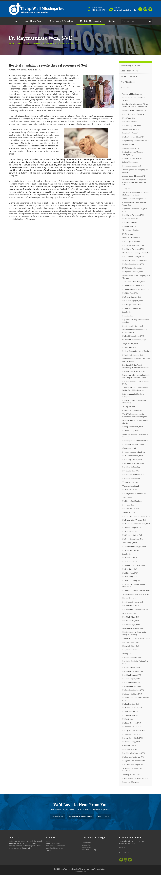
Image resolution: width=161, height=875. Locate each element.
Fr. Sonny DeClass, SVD (132, 694)
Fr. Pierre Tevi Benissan (132, 501)
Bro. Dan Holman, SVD (131, 675)
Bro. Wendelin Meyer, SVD (133, 764)
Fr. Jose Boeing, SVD (131, 742)
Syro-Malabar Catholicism (133, 463)
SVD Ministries (127, 82)
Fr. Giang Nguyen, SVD (131, 297)
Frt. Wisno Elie (128, 118)
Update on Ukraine (130, 230)
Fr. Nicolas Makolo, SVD (132, 708)
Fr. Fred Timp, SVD (130, 430)
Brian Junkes (127, 316)
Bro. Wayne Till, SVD (130, 509)
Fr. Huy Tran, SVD (129, 569)
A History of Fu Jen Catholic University (134, 401)
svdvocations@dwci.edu (125, 9)
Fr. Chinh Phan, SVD (130, 219)
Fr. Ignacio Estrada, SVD (132, 272)
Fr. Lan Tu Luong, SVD (131, 580)
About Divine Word (33, 21)
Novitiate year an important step (136, 253)
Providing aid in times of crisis (135, 440)
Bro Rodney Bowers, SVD (133, 671)
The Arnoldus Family (131, 486)
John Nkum (127, 497)
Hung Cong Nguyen (130, 129)
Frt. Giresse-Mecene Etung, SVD (136, 516)
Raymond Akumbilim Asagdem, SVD (135, 210)
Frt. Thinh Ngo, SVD (131, 624)
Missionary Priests (129, 70)
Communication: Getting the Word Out (134, 203)
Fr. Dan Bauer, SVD (130, 531)
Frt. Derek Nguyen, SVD (132, 301)
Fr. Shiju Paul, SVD (130, 293)
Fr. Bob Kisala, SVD (130, 490)
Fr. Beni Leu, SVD (129, 558)
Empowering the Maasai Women (136, 141)
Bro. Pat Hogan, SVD (131, 679)
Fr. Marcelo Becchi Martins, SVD (136, 590)
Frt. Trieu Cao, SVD (130, 606)
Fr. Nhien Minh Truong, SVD (134, 520)
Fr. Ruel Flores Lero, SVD (133, 336)
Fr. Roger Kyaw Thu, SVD (133, 137)
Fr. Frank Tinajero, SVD (132, 527)
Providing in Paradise (131, 467)
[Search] (149, 21)
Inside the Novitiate (130, 782)
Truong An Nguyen (130, 482)
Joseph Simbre (128, 512)
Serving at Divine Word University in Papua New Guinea (135, 366)
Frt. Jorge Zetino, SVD (131, 304)
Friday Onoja (127, 719)
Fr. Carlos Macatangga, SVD (134, 546)
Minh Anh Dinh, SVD (130, 646)
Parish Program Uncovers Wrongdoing (133, 153)
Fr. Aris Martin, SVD (130, 711)
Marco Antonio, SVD (130, 642)
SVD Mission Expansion (132, 268)
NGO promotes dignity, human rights (135, 421)
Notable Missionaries (131, 238)
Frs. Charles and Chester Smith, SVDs (135, 382)
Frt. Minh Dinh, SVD (130, 617)
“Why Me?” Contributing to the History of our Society (135, 193)
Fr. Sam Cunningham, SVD (133, 264)
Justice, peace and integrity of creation (135, 170)
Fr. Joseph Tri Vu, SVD (131, 727)
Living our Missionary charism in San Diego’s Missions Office (136, 376)
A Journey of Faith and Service (135, 778)
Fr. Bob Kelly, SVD (129, 577)
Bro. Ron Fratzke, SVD (131, 682)
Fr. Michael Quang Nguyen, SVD (135, 289)
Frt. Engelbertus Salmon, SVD (134, 493)
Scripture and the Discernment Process (135, 435)
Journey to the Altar (130, 774)
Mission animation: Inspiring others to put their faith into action (134, 182)
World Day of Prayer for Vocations (132, 769)
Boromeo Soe (128, 505)
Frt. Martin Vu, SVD (130, 621)
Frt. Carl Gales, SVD (130, 471)
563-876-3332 (124, 848)
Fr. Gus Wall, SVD (129, 561)
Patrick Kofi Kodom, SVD (132, 355)
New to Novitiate (129, 613)
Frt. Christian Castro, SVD (133, 245)
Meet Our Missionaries (90, 21)
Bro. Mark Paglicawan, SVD (133, 753)
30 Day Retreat (128, 406)
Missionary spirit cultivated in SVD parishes (134, 331)
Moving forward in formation (134, 260)
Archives (47, 43)
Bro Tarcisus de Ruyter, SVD (134, 371)
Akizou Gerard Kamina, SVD (134, 176)
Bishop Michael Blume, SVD (133, 730)
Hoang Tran (127, 653)
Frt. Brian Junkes (129, 122)
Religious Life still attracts (133, 761)
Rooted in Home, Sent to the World (134, 99)
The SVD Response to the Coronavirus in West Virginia (134, 415)
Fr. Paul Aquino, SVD (130, 704)
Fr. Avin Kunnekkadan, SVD (133, 565)
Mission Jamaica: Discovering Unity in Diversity (134, 633)
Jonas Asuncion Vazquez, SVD (134, 198)
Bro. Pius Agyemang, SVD (133, 602)
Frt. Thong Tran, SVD (131, 125)
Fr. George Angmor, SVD (132, 539)
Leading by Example (130, 133)
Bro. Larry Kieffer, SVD (132, 459)
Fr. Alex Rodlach (129, 347)
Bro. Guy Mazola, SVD (131, 686)
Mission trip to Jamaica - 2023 (135, 110)
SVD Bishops (127, 234)
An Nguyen (126, 188)
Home (15, 21)
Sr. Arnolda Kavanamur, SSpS (134, 340)
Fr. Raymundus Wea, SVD (67, 43)
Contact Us (57, 816)
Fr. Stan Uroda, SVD (130, 715)
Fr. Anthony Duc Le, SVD (132, 734)
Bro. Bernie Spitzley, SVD (133, 326)
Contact (112, 21)
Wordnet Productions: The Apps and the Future (136, 360)
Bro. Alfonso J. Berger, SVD (133, 256)
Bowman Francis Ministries (133, 452)
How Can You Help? (89, 850)
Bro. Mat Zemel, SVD (131, 667)
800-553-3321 (98, 9)
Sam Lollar (126, 312)
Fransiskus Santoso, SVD (132, 158)
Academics (86, 845)
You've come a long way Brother (136, 594)
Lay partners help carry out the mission (135, 320)
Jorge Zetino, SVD (130, 343)
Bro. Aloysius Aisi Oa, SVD (133, 241)
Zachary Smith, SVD (130, 148)
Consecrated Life (129, 448)
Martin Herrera (128, 598)
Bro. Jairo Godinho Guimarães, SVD (135, 662)
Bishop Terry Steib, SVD (132, 427)
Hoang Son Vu (128, 144)
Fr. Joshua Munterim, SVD (133, 757)
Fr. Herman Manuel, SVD (132, 456)
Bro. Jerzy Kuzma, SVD (132, 166)
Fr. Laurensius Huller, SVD (133, 285)
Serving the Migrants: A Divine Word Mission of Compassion (135, 105)
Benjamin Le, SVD (129, 650)
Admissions (86, 842)
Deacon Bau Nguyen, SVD (133, 628)
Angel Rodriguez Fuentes (133, 114)
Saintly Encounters (130, 162)
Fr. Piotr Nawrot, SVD (131, 723)
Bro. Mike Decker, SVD (132, 657)
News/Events (87, 847)
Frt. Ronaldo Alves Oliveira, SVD (135, 609)
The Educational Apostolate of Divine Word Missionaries (135, 389)
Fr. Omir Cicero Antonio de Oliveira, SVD (133, 585)
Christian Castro (129, 745)
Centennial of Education (132, 410)
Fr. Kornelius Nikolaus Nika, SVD (136, 524)
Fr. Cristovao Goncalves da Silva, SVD (136, 699)
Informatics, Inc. (81, 871)
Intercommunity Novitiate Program (133, 395)
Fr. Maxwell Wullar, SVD (132, 308)
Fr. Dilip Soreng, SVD (131, 550)
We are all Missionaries (132, 94)
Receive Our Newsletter (80, 816)
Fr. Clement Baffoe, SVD (132, 535)
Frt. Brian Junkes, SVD (131, 222)
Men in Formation (129, 76)
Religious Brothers (130, 749)
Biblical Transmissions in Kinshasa (136, 351)
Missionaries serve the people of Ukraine (136, 276)
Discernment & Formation (61, 21)
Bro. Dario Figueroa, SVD (133, 215)
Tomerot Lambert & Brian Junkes (136, 638)
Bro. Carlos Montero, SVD (133, 474)
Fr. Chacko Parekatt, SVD (133, 444)
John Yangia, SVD (129, 543)
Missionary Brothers (130, 65)
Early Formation (129, 226)
